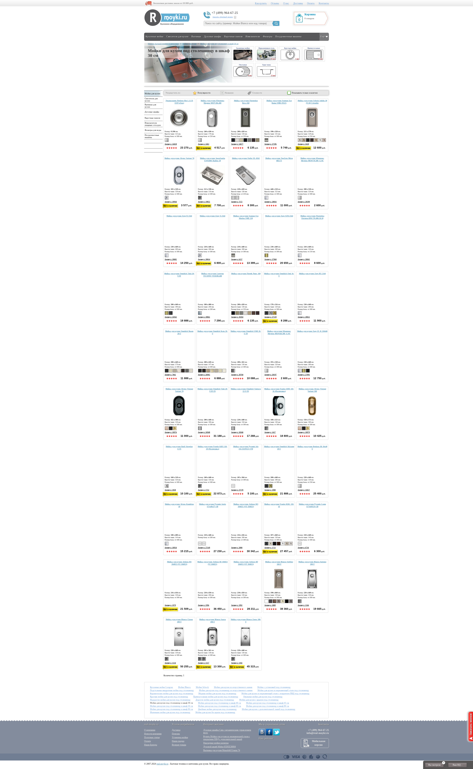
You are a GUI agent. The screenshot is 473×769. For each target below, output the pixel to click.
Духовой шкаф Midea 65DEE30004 (219, 746)
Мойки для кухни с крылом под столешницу (259, 700)
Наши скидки (178, 741)
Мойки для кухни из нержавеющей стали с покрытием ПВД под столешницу (275, 693)
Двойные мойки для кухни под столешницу (217, 709)
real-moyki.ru (162, 764)
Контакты (324, 3)
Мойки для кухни (189, 44)
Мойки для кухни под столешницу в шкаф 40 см (219, 703)
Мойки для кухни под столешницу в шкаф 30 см (219, 44)
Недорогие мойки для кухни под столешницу (170, 700)
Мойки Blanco (184, 687)
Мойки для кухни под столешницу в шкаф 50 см (171, 706)
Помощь (176, 733)
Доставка (298, 3)
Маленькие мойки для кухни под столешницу (170, 712)
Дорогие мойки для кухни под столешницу (215, 700)
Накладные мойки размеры (216, 743)
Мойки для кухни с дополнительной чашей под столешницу (268, 709)
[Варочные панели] (153, 120)
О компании (149, 730)
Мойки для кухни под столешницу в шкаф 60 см (219, 706)
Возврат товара (179, 745)
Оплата (310, 3)
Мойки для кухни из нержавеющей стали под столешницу (283, 690)
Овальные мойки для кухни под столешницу (263, 696)
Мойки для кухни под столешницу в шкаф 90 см (171, 709)
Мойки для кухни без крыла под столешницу (215, 712)
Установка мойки (180, 737)
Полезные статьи (152, 737)
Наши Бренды (150, 745)
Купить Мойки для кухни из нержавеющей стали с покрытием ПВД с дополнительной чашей (226, 738)
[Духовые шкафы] (153, 114)
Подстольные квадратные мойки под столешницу (172, 690)
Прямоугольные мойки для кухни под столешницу (215, 696)
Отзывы (275, 3)
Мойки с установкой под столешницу (274, 687)
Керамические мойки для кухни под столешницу (171, 693)
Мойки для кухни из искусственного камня (233, 687)
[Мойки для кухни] (153, 96)
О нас (286, 3)
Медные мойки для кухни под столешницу (217, 693)
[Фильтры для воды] (153, 132)
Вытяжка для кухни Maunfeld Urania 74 (221, 750)
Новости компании (152, 733)
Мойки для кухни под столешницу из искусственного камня (225, 690)
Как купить (261, 3)
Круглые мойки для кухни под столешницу (169, 696)
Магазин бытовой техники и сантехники (163, 44)
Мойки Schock (202, 687)
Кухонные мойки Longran (161, 687)
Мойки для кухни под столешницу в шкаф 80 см (267, 706)
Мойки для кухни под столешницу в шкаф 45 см (267, 703)
